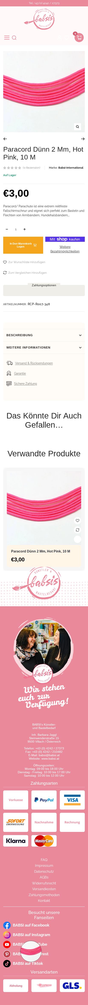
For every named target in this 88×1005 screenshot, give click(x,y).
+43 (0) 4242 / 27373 (49, 748)
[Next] (83, 138)
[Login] (59, 37)
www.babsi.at (50, 758)
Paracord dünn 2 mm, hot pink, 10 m (40, 551)
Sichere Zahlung (25, 383)
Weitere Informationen (28, 347)
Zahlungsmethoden (44, 895)
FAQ (44, 860)
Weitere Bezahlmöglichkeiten (64, 249)
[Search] (14, 37)
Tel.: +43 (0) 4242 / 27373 (44, 3)
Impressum (44, 866)
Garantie (20, 373)
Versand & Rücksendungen (34, 363)
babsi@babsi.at (49, 755)
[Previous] (5, 138)
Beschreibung (19, 335)
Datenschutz (44, 872)
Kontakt (44, 901)
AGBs (44, 877)
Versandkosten (44, 889)
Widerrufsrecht (44, 883)
